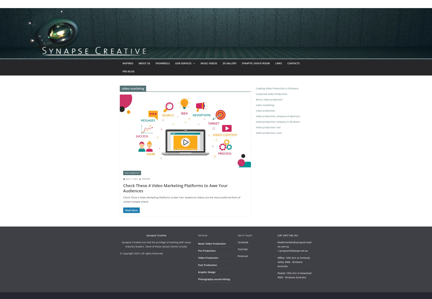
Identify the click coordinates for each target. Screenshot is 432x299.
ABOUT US (144, 63)
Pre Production (207, 250)
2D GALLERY (229, 63)
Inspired (128, 63)
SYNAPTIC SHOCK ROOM (256, 63)
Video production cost (268, 127)
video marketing (132, 173)
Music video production (269, 99)
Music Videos (209, 63)
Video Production (208, 257)
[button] (193, 63)
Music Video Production (212, 243)
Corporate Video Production (271, 94)
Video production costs (269, 132)
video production (265, 110)
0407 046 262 (290, 235)
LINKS (278, 63)
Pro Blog (128, 71)
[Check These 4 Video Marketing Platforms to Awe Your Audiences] (185, 131)
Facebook (243, 242)
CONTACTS (293, 63)
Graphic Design (206, 272)
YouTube (243, 249)
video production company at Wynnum (278, 116)
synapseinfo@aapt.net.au (293, 250)
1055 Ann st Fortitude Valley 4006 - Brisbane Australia (294, 262)
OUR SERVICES (183, 63)
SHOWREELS (163, 63)
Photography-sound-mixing (214, 279)
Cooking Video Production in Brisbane (277, 88)
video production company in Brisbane (278, 121)
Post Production (207, 265)
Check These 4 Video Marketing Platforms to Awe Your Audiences (175, 188)
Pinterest (243, 256)
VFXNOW (146, 178)
